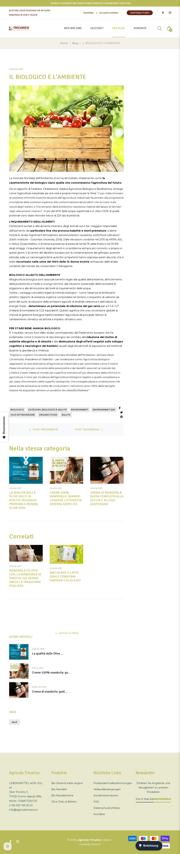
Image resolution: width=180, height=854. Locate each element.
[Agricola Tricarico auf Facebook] (162, 12)
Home (64, 43)
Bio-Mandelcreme (62, 795)
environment (79, 409)
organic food (48, 414)
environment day (104, 409)
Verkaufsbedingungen (107, 789)
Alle (14, 722)
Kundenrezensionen (106, 795)
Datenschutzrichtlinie (107, 808)
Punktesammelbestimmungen (113, 783)
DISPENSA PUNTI (139, 12)
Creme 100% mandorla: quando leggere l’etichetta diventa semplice (66, 498)
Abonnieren (162, 799)
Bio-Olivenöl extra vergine (67, 783)
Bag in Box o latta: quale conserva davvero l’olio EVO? (65, 576)
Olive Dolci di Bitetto (64, 801)
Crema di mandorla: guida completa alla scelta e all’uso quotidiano (106, 498)
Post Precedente (45, 429)
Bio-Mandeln (59, 789)
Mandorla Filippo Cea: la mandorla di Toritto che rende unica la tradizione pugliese (25, 578)
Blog (75, 43)
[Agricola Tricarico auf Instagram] (169, 12)
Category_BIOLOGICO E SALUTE (47, 409)
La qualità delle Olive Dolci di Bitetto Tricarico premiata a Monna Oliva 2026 (23, 500)
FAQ (96, 801)
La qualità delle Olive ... (47, 653)
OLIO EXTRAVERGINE (23, 414)
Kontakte (99, 814)
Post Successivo (87, 429)
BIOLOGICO (17, 409)
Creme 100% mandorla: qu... (51, 672)
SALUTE (66, 414)
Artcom (96, 844)
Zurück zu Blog (68, 633)
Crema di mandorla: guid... (49, 691)
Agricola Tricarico (89, 839)
